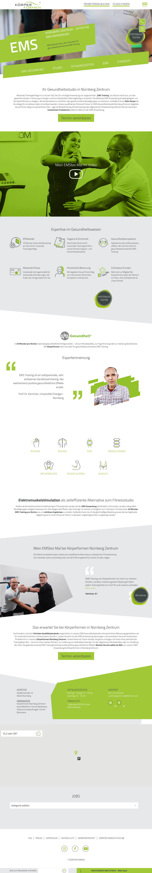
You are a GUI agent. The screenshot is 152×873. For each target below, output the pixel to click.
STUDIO (57, 67)
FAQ (30, 838)
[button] (79, 759)
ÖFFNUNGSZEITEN (82, 65)
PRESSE (38, 838)
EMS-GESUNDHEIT (32, 70)
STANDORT (124, 61)
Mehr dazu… (91, 588)
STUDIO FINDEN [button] (121, 4)
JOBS (105, 63)
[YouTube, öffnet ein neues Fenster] (87, 852)
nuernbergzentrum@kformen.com (123, 695)
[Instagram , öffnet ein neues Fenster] (112, 706)
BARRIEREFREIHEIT (86, 838)
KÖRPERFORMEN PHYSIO (110, 838)
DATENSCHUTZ (67, 838)
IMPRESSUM (51, 838)
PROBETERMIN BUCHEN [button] (97, 4)
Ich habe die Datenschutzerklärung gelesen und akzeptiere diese (70, 865)
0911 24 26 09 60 (115, 693)
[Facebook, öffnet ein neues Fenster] (121, 706)
